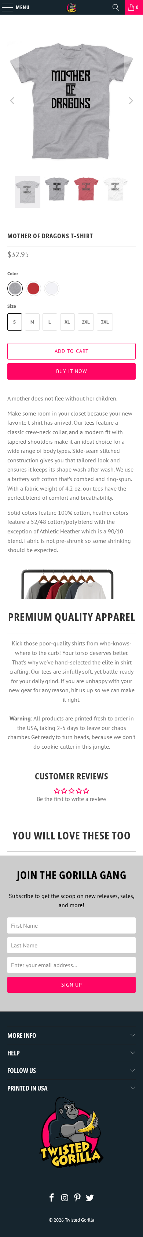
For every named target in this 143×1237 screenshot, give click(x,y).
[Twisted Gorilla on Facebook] (52, 1198)
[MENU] (3, 7)
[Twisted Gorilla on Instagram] (64, 1198)
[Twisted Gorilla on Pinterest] (77, 1198)
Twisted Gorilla (79, 1220)
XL (67, 322)
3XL (105, 322)
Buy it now (71, 371)
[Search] (116, 7)
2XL (86, 322)
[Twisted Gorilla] (71, 7)
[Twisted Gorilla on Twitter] (90, 1198)
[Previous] (13, 101)
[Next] (130, 101)
